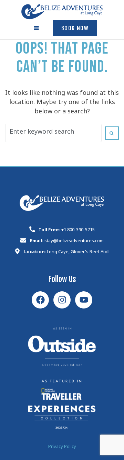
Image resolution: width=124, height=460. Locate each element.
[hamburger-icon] (36, 28)
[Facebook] (40, 299)
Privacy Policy (62, 447)
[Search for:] (53, 133)
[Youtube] (83, 299)
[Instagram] (62, 299)
